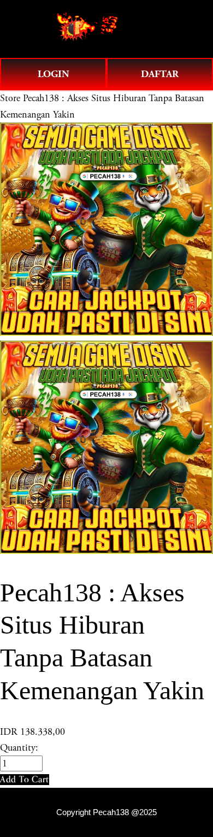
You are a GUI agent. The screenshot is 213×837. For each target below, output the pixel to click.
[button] (24, 779)
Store (10, 98)
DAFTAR (160, 74)
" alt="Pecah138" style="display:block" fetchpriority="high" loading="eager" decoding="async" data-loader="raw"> (106, 29)
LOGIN (53, 74)
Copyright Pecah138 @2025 (106, 812)
